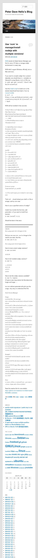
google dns (29, 446)
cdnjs (31, 434)
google (23, 447)
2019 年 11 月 (9, 504)
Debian (21, 438)
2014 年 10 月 (9, 557)
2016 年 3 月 (9, 529)
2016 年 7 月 (9, 521)
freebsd (14, 441)
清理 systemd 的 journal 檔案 (14, 416)
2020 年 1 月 (9, 499)
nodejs (22, 397)
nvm (26, 397)
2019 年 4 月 (9, 506)
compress (14, 438)
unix (25, 461)
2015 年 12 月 (9, 536)
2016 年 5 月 (9, 525)
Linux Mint (8, 454)
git (20, 442)
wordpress (22, 468)
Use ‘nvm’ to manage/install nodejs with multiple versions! (14, 49)
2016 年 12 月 (9, 514)
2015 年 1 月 (9, 555)
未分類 (10, 397)
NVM (6, 61)
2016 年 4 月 (9, 527)
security (16, 457)
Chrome (8, 438)
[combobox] (27, 6)
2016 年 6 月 (9, 523)
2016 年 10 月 (9, 516)
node (17, 397)
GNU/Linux (12, 446)
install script (13, 89)
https (13, 451)
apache (7, 434)
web (8, 467)
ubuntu (18, 461)
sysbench (8, 461)
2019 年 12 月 (9, 502)
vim (27, 461)
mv (19, 454)
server (22, 457)
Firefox (7, 442)
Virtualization (18, 465)
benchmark (19, 434)
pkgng (30, 454)
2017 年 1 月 (9, 512)
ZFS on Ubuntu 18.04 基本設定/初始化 (16, 427)
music (14, 454)
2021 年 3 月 (9, 497)
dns (27, 438)
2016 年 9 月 (9, 519)
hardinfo (7, 451)
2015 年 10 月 (9, 538)
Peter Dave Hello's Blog (18, 11)
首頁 (7, 31)
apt (10, 434)
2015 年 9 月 (9, 540)
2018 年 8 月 (9, 508)
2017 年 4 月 (9, 510)
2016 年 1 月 (9, 533)
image (16, 451)
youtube (29, 467)
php (26, 454)
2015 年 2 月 (9, 553)
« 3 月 (10, 490)
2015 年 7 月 (9, 542)
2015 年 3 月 (9, 550)
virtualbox (9, 464)
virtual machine (27, 465)
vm (6, 468)
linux (22, 451)
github (24, 442)
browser (27, 434)
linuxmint (28, 451)
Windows (15, 467)
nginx (22, 454)
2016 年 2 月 (9, 531)
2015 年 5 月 (9, 546)
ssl (26, 457)
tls (12, 461)
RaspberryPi (9, 457)
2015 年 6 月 (9, 544)
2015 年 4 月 (9, 548)
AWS (13, 434)
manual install (9, 93)
